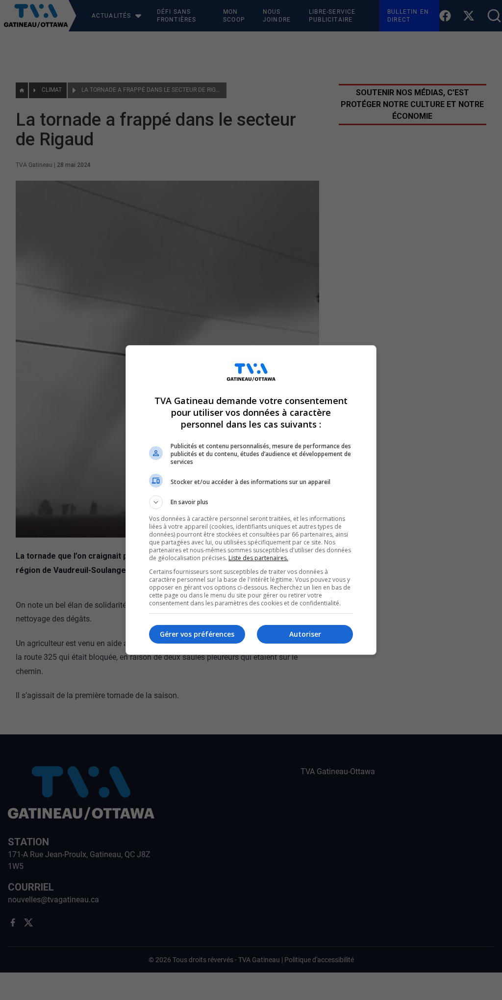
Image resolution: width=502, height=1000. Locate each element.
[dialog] (251, 500)
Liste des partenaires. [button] (258, 558)
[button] (251, 502)
